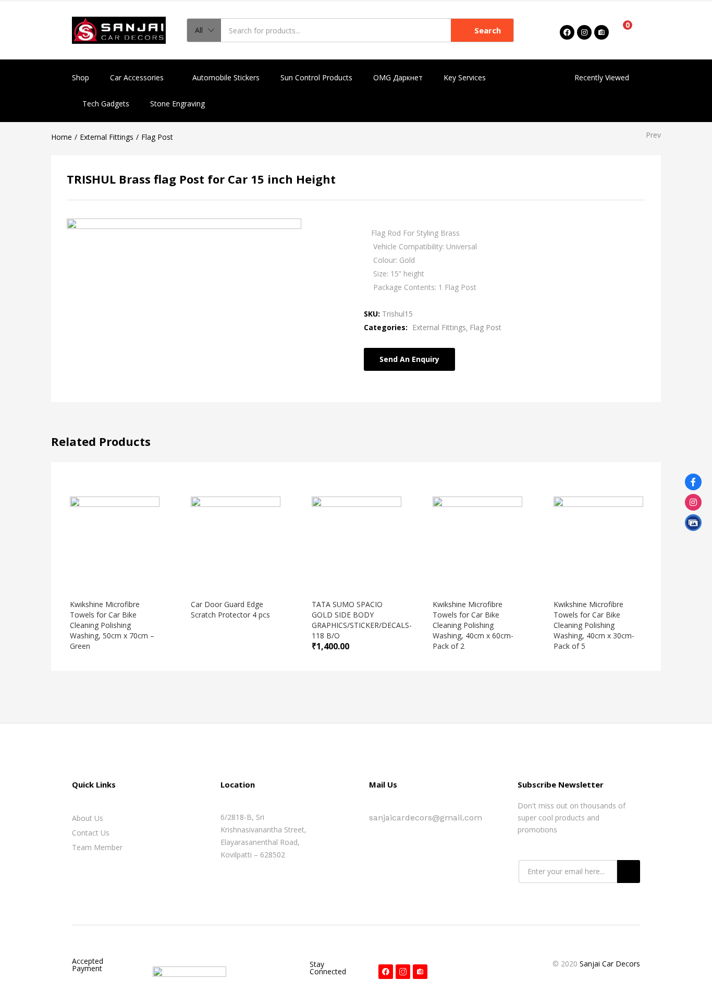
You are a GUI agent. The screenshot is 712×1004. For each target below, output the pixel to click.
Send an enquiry (409, 359)
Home (61, 137)
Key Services (465, 77)
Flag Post (157, 137)
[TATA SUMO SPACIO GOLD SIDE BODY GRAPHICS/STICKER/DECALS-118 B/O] (356, 541)
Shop (80, 77)
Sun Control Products (316, 77)
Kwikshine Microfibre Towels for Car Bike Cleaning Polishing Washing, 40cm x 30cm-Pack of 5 (594, 625)
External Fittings (106, 137)
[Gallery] (693, 522)
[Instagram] (584, 32)
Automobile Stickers (226, 77)
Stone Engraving (177, 103)
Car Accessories (138, 77)
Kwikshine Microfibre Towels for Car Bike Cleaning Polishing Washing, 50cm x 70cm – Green (112, 625)
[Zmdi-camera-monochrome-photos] (601, 32)
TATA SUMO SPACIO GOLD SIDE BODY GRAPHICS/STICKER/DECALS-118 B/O (362, 619)
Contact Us (90, 833)
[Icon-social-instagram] (403, 971)
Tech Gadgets (105, 103)
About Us (87, 818)
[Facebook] (567, 32)
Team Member (97, 847)
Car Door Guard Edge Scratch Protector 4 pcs (230, 609)
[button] (204, 30)
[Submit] (628, 871)
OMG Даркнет (398, 77)
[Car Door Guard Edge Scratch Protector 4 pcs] (235, 541)
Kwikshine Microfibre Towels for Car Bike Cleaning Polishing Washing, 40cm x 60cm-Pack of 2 (473, 625)
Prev (653, 135)
